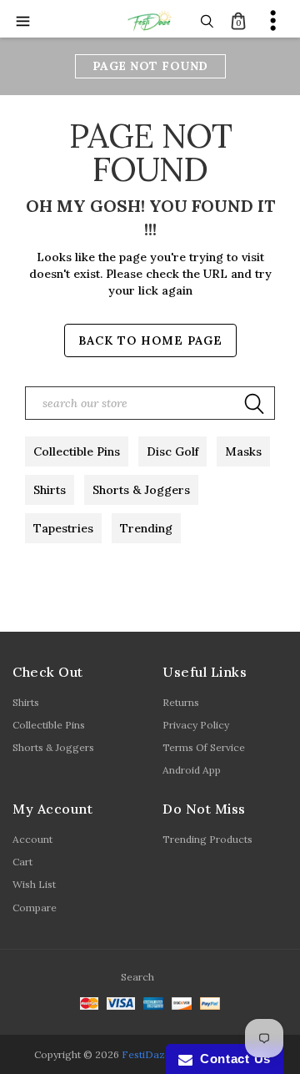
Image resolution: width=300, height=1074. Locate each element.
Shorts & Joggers (141, 489)
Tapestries (63, 528)
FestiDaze (146, 1054)
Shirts (49, 489)
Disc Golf (172, 451)
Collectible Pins (76, 451)
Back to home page (150, 340)
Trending (146, 528)
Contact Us (231, 1058)
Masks (243, 451)
